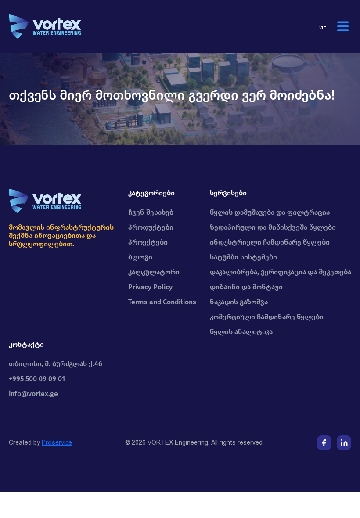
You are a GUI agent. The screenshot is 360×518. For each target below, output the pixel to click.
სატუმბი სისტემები (243, 257)
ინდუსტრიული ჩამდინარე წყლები (270, 242)
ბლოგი (140, 257)
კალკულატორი (154, 272)
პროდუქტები (150, 227)
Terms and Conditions (162, 302)
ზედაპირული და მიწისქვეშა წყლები (273, 227)
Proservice (57, 442)
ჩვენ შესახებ (150, 212)
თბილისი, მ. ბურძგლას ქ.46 (55, 364)
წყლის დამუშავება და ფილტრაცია (270, 212)
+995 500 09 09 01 (37, 378)
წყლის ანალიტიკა (241, 331)
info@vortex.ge (33, 393)
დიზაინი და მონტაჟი (246, 287)
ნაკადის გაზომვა (239, 302)
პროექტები (148, 242)
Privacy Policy (150, 287)
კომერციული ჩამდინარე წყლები (267, 317)
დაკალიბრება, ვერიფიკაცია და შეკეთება (280, 272)
